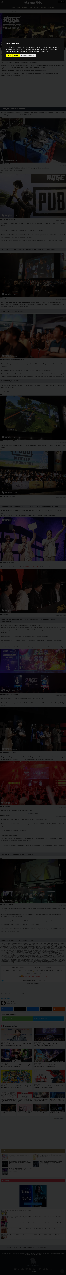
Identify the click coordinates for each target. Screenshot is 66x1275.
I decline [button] (16, 55)
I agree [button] (9, 55)
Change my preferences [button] (27, 55)
